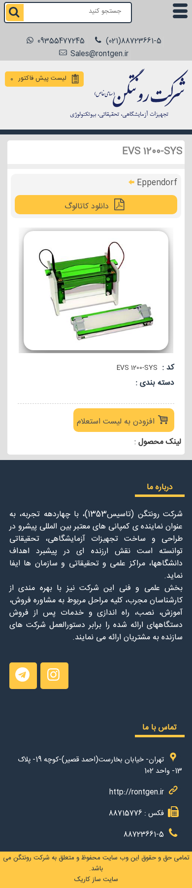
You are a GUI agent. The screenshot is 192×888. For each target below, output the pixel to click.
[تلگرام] (23, 675)
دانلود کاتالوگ (87, 207)
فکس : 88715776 (136, 815)
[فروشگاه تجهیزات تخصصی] (126, 119)
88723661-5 (144, 836)
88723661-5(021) (132, 42)
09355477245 (60, 42)
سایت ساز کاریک (96, 880)
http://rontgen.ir (136, 793)
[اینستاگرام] (54, 675)
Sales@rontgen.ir (98, 55)
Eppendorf (157, 184)
